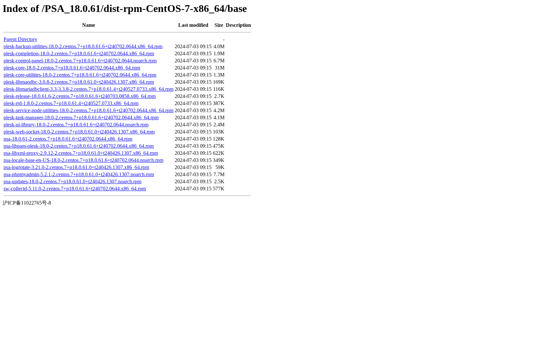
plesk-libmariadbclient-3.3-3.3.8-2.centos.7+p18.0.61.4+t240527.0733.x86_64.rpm (88, 89)
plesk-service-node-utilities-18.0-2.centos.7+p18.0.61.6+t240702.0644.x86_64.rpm (88, 110)
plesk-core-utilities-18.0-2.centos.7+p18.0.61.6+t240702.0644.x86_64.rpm (80, 75)
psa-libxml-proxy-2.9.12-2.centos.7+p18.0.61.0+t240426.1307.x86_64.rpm (81, 153)
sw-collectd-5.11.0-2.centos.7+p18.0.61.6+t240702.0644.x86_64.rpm (75, 188)
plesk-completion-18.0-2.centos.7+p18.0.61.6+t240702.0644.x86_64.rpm (79, 53)
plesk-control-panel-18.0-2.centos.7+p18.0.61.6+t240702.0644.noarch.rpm (80, 60)
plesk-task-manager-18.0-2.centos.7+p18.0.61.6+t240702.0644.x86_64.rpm (81, 117)
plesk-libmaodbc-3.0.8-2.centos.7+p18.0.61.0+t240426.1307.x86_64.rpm (79, 82)
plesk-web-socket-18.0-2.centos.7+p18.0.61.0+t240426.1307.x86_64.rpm (79, 131)
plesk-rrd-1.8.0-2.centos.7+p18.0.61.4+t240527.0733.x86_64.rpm (71, 103)
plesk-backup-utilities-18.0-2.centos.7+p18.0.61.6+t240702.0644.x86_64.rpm (83, 46)
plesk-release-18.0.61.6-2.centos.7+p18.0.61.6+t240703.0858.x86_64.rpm (80, 96)
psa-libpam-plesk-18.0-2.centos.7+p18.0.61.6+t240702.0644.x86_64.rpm (79, 146)
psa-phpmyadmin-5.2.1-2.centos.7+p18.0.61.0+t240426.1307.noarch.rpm (79, 174)
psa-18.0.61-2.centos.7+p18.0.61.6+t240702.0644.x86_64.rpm (68, 139)
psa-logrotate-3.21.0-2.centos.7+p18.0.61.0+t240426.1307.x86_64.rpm (76, 167)
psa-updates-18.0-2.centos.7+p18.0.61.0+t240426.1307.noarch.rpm (72, 181)
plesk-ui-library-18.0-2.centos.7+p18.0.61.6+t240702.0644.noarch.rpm (76, 124)
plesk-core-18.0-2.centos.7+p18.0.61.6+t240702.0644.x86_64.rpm (72, 67)
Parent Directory (20, 39)
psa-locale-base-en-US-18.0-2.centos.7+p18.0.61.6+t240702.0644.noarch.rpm (83, 160)
